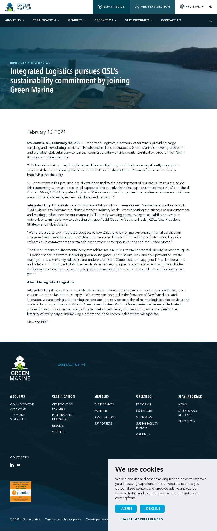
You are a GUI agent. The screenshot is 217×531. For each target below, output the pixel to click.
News (182, 404)
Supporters (103, 424)
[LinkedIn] (12, 465)
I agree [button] (126, 509)
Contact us (19, 457)
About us (13, 20)
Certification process (62, 406)
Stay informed (137, 20)
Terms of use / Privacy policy (63, 519)
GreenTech (103, 20)
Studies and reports (187, 413)
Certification (44, 20)
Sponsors (144, 417)
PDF (44, 322)
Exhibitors (144, 411)
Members (75, 20)
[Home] (18, 7)
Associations (105, 417)
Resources (186, 421)
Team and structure (18, 417)
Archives (143, 434)
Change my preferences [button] (141, 519)
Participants (104, 404)
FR (210, 6)
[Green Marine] (20, 368)
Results (58, 426)
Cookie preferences (99, 519)
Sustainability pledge (147, 426)
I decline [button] (152, 509)
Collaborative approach (22, 406)
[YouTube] (18, 465)
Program (143, 404)
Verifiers (58, 432)
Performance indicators (63, 417)
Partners (101, 411)
